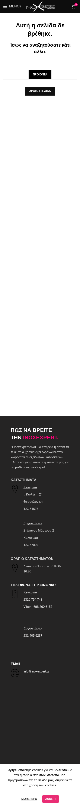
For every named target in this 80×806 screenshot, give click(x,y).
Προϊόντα (40, 74)
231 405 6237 (32, 635)
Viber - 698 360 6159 (37, 606)
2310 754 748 (32, 599)
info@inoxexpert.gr (36, 671)
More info (29, 798)
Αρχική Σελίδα (40, 91)
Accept (50, 799)
